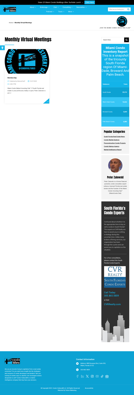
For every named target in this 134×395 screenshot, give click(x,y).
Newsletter (80, 7)
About (32, 7)
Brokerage (44, 7)
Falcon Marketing (70, 390)
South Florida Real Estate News (114, 136)
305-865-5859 (85, 370)
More (70, 12)
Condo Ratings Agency (111, 146)
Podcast (49, 12)
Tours (60, 12)
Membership (12, 78)
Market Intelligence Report (113, 150)
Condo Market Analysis (111, 140)
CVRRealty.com (112, 304)
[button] (2, 47)
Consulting (67, 7)
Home (11, 23)
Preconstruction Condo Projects (115, 143)
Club (55, 7)
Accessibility (89, 388)
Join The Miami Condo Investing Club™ (115, 28)
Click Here (90, 2)
